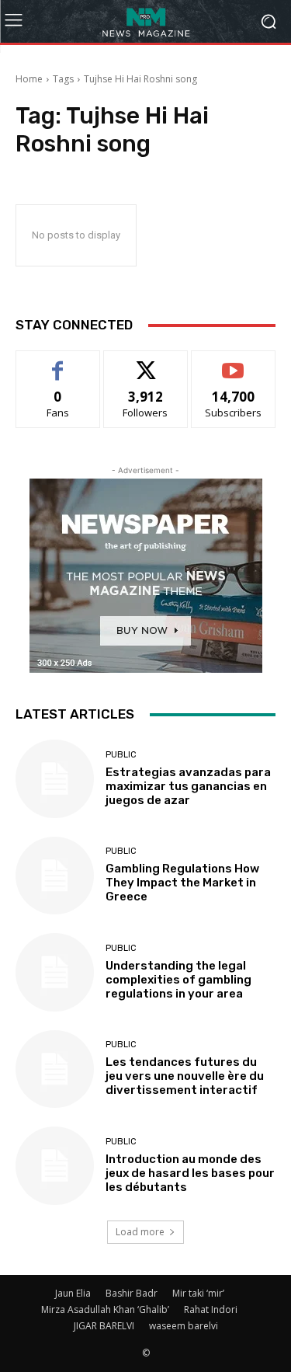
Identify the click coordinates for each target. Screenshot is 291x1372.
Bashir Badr (132, 1293)
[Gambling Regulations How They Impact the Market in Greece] (55, 876)
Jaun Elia (73, 1293)
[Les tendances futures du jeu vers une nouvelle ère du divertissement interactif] (55, 1069)
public (121, 754)
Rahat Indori (210, 1309)
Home (29, 78)
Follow (145, 362)
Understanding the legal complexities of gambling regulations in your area (178, 980)
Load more (140, 1231)
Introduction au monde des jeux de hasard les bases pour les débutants (190, 1173)
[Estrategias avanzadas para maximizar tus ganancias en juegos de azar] (55, 779)
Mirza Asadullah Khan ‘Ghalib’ (105, 1309)
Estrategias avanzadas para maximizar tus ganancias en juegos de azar (188, 786)
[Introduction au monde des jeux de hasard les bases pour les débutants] (55, 1166)
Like (58, 362)
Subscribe (234, 362)
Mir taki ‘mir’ (198, 1293)
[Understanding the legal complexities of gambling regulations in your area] (55, 972)
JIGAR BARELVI (104, 1325)
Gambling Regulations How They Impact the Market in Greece (182, 883)
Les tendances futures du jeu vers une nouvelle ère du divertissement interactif (185, 1076)
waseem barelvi (183, 1325)
